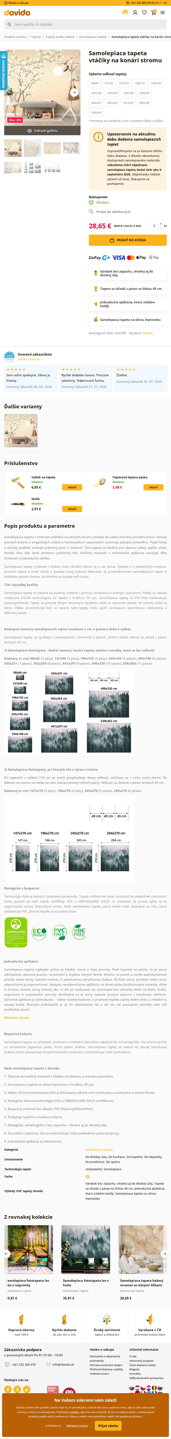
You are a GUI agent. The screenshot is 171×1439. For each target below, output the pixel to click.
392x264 (112, 103)
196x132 (140, 83)
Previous (6, 1254)
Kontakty (135, 1373)
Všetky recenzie (29, 359)
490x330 (144, 103)
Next (74, 92)
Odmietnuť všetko (77, 1425)
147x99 (108, 83)
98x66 (94, 83)
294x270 (144, 93)
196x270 (156, 83)
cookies (74, 1412)
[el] (149, 1393)
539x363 (96, 112)
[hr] (149, 1388)
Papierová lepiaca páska (130, 477)
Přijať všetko (108, 1426)
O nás (132, 1356)
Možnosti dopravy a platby (106, 1369)
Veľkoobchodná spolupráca (146, 1378)
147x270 (124, 83)
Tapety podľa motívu (60, 37)
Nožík (35, 499)
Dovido (147, 333)
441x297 (128, 103)
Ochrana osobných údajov (106, 1365)
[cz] (143, 1388)
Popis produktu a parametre (39, 525)
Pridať (72, 487)
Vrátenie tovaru (99, 1373)
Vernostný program (141, 1361)
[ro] (154, 1388)
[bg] (159, 1393)
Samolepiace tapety (93, 37)
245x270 (112, 93)
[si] (159, 1388)
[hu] (138, 1388)
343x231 (96, 103)
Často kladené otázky (142, 1365)
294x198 (128, 93)
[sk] (132, 1388)
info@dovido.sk (63, 1364)
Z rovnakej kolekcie (28, 1216)
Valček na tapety (43, 477)
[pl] (132, 1393)
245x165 (96, 93)
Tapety (36, 37)
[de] (138, 1393)
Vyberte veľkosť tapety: (108, 74)
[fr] (154, 1393)
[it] (143, 1393)
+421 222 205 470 (23, 1364)
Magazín (134, 1369)
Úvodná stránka (15, 37)
